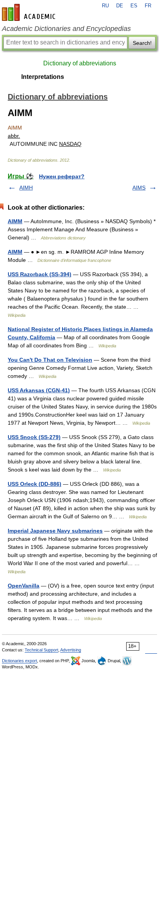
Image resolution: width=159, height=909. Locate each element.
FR (148, 6)
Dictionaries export (19, 660)
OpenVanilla (23, 586)
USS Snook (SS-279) (34, 437)
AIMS (138, 188)
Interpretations (42, 76)
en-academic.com (30, 12)
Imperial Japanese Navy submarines (55, 531)
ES (133, 6)
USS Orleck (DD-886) (34, 484)
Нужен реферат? (62, 176)
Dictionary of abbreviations (79, 63)
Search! (142, 43)
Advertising (70, 650)
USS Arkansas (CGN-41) (39, 390)
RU (105, 6)
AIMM (15, 221)
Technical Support (41, 650)
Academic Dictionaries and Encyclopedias (66, 28)
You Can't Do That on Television (50, 360)
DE (119, 6)
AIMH (26, 188)
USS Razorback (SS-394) (39, 274)
